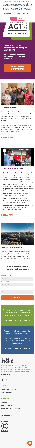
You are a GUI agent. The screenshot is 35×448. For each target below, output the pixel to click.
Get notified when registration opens (17, 68)
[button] (29, 443)
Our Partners (6, 393)
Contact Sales (6, 405)
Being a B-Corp (5, 374)
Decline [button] (21, 18)
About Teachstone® (8, 389)
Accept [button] (13, 18)
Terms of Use (16, 436)
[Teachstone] (7, 360)
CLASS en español (7, 415)
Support (4, 402)
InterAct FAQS (7, 137)
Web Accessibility (7, 438)
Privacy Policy (27, 9)
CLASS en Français (8, 412)
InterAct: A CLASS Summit (10, 409)
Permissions (18, 438)
